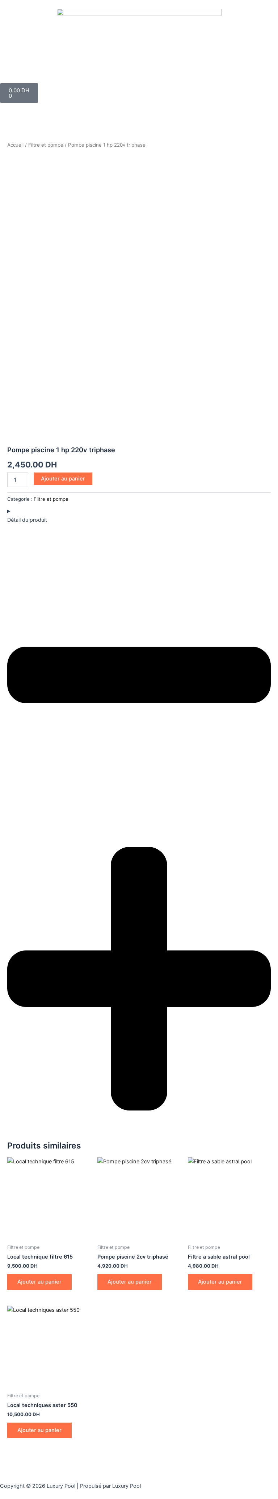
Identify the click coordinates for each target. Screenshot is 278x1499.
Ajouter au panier (63, 478)
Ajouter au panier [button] (39, 1281)
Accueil (15, 145)
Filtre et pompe (45, 145)
